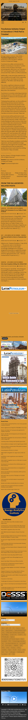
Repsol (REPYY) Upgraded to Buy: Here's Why (10, 529)
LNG (3, 645)
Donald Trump (13, 634)
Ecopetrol (20, 634)
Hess (3, 643)
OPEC (21, 645)
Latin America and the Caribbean (15, 159)
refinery (18, 647)
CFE (13, 628)
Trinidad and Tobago (6, 161)
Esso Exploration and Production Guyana (10, 639)
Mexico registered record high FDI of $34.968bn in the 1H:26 (13, 427)
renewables (4, 649)
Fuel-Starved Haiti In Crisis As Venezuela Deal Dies (13, 237)
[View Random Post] (23, 22)
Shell (3, 652)
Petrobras (13, 647)
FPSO (10, 641)
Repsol (9, 649)
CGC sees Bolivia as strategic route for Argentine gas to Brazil (14, 444)
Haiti (2, 235)
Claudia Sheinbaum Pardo (19, 630)
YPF (9, 654)
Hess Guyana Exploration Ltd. (12, 643)
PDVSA (3, 647)
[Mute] (22, 704)
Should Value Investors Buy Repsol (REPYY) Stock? (11, 554)
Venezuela (23, 235)
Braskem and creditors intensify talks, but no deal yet (12, 483)
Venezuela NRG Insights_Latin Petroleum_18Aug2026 (12, 336)
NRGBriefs (16, 645)
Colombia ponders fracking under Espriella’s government (13, 441)
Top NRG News (7, 519)
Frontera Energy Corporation (19, 641)
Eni (24, 634)
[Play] (3, 704)
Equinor (12, 636)
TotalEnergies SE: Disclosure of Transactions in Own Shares (13, 581)
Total (6, 652)
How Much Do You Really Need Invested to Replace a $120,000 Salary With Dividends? (12, 564)
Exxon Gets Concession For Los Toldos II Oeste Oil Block (13, 210)
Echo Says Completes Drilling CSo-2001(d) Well (13, 264)
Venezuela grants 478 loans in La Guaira (9, 450)
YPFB (13, 654)
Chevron (18, 628)
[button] (14, 699)
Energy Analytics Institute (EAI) (14, 8)
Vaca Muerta (4, 654)
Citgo (3, 630)
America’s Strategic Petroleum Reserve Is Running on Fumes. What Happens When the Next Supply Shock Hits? (14, 551)
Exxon (22, 639)
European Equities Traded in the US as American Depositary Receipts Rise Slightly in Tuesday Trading (13, 536)
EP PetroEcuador (5, 636)
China (23, 628)
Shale (24, 649)
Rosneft (14, 649)
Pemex (7, 647)
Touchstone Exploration (11, 163)
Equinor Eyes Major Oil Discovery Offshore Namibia (12, 561)
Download (5, 338)
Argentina (3, 208)
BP (10, 628)
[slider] (13, 704)
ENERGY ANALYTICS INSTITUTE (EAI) (8, 213)
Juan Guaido (22, 643)
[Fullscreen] (25, 704)
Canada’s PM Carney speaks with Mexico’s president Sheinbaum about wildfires (12, 486)
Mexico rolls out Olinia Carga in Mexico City (10, 489)
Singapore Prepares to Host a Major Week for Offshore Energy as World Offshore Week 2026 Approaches (12, 572)
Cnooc (3, 632)
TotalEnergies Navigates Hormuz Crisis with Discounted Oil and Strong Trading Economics (13, 588)
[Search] (25, 22)
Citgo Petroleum (9, 630)
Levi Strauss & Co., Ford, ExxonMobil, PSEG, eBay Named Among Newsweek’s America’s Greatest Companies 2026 (13, 526)
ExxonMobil (4, 641)
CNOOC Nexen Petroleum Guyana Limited (15, 632)
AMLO (3, 628)
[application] (14, 699)
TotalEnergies (12, 652)
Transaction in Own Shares (6, 578)
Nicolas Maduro (8, 645)
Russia (19, 649)
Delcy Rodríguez (5, 634)
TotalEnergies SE (20, 652)
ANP (7, 628)
